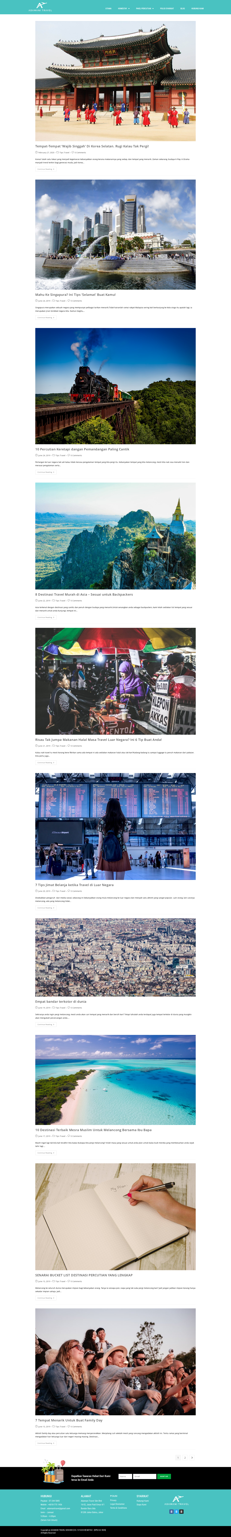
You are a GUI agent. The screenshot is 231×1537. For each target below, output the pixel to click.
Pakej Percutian (143, 8)
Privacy (113, 1500)
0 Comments (80, 152)
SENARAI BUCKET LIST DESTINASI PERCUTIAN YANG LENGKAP (84, 1275)
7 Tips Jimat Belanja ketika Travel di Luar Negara (74, 885)
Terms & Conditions (118, 1508)
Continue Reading (47, 168)
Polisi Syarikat (167, 8)
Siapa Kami (141, 1504)
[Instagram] (181, 1511)
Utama (108, 8)
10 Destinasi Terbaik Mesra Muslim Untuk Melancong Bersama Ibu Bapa (93, 1130)
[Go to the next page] (192, 1457)
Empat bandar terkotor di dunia (60, 1001)
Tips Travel (64, 152)
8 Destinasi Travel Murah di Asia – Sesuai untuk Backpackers (84, 594)
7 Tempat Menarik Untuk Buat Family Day (69, 1420)
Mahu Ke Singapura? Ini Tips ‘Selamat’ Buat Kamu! (75, 294)
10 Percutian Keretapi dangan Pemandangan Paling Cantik (82, 449)
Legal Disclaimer (117, 1504)
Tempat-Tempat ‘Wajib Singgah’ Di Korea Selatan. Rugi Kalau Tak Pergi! (92, 146)
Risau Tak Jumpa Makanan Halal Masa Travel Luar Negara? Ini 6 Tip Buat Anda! (98, 739)
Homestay (122, 8)
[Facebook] (171, 1511)
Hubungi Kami (197, 8)
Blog (182, 8)
